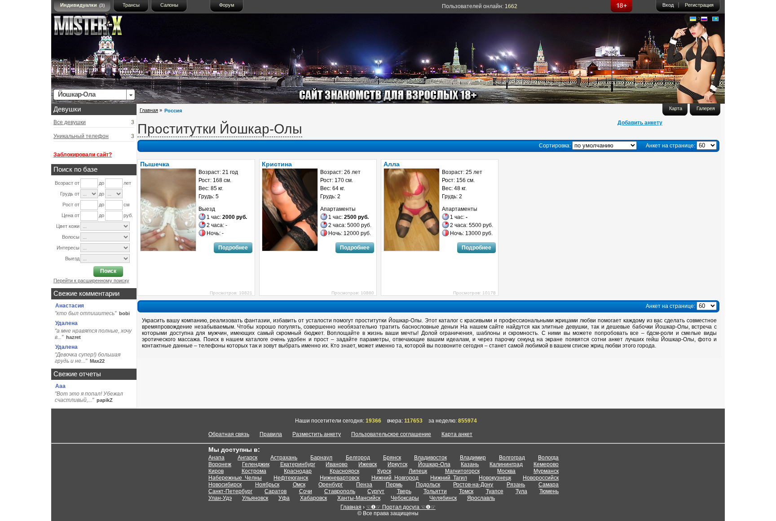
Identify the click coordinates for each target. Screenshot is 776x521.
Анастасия (69, 306)
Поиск (108, 271)
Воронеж (219, 464)
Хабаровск (313, 498)
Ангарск (247, 457)
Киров (216, 471)
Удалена (66, 323)
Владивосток (430, 457)
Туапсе (494, 491)
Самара (548, 484)
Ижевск (367, 464)
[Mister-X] (97, 27)
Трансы (131, 5)
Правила (271, 434)
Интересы (68, 247)
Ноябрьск (267, 484)
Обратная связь (228, 434)
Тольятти (435, 491)
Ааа (60, 386)
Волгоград (512, 457)
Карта (675, 108)
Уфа (284, 498)
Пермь (394, 484)
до (101, 183)
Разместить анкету (316, 434)
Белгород (358, 457)
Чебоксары (405, 498)
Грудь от (69, 193)
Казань (470, 464)
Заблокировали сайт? (82, 154)
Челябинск (443, 498)
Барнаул (321, 457)
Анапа (216, 457)
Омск (299, 484)
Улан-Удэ (220, 498)
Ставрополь (339, 491)
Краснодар (298, 471)
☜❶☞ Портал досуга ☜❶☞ (401, 507)
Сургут (375, 491)
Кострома (254, 471)
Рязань (516, 484)
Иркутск (397, 464)
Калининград (506, 464)
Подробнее (233, 248)
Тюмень (549, 491)
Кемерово (546, 464)
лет (127, 183)
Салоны (169, 5)
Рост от (70, 204)
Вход (668, 5)
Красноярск (344, 471)
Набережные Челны (235, 478)
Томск (466, 491)
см (126, 204)
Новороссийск (541, 478)
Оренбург (330, 484)
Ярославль (481, 498)
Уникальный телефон (81, 136)
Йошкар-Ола (434, 464)
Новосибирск (225, 484)
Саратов (276, 491)
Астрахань (283, 457)
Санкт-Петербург (230, 491)
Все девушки (69, 122)
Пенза (364, 484)
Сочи (305, 491)
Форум (226, 5)
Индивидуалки (82, 5)
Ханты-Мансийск (358, 498)
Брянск (392, 457)
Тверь (404, 491)
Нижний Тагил (448, 478)
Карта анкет (456, 434)
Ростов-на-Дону (473, 484)
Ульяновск (255, 498)
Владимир (473, 457)
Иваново (337, 464)
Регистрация (699, 5)
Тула (521, 491)
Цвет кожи (67, 226)
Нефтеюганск (290, 478)
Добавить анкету (639, 123)
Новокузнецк (495, 478)
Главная (149, 110)
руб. (128, 215)
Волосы (70, 237)
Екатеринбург (297, 464)
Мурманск (546, 471)
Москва (506, 471)
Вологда (548, 457)
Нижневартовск (339, 478)
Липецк (418, 471)
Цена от (70, 215)
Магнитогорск (462, 471)
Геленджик (255, 464)
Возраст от (67, 183)
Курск (384, 471)
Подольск (428, 484)
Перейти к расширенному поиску (91, 280)
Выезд (72, 258)
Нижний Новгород (395, 478)
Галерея (706, 108)
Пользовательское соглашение (391, 434)
